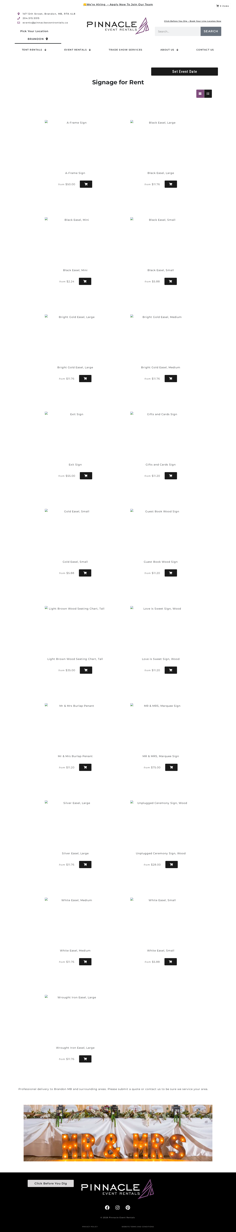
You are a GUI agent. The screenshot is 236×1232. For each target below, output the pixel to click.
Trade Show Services (126, 49)
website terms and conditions (138, 1227)
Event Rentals (75, 49)
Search (211, 31)
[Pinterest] (128, 1207)
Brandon (36, 39)
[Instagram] (117, 1207)
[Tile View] (200, 94)
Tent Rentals (32, 49)
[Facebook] (107, 1207)
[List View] (208, 94)
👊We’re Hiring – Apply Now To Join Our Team (118, 4)
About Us (167, 49)
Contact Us (205, 49)
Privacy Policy (90, 1227)
